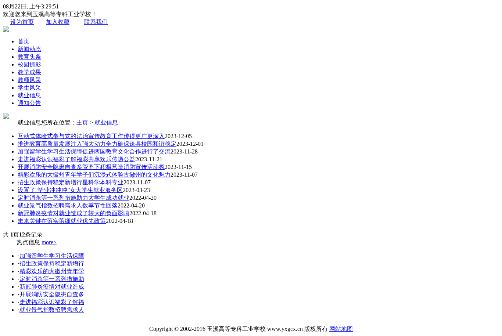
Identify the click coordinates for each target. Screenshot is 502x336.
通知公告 (29, 103)
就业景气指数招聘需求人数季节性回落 (68, 205)
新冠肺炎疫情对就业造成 (51, 286)
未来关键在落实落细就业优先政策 (62, 221)
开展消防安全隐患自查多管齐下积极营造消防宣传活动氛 (91, 167)
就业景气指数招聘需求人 (51, 310)
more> (49, 242)
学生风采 (29, 87)
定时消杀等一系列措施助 (51, 279)
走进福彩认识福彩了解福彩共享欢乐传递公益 (76, 159)
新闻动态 (29, 49)
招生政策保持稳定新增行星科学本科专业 (70, 182)
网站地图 (341, 329)
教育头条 (29, 57)
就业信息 (29, 95)
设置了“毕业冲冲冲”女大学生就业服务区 (70, 190)
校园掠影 (29, 64)
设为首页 (22, 22)
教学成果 (29, 72)
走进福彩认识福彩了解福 (51, 302)
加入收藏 (57, 22)
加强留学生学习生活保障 (51, 256)
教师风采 (29, 80)
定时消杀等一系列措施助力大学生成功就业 (73, 198)
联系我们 (96, 22)
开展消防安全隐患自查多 (51, 294)
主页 (82, 122)
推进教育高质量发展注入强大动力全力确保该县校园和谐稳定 (97, 144)
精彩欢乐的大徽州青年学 (51, 271)
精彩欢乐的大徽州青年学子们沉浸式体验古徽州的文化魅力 (94, 174)
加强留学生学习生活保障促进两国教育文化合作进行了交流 (94, 151)
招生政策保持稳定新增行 (51, 263)
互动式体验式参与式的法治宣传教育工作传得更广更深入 (91, 136)
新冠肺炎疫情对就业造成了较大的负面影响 (73, 213)
